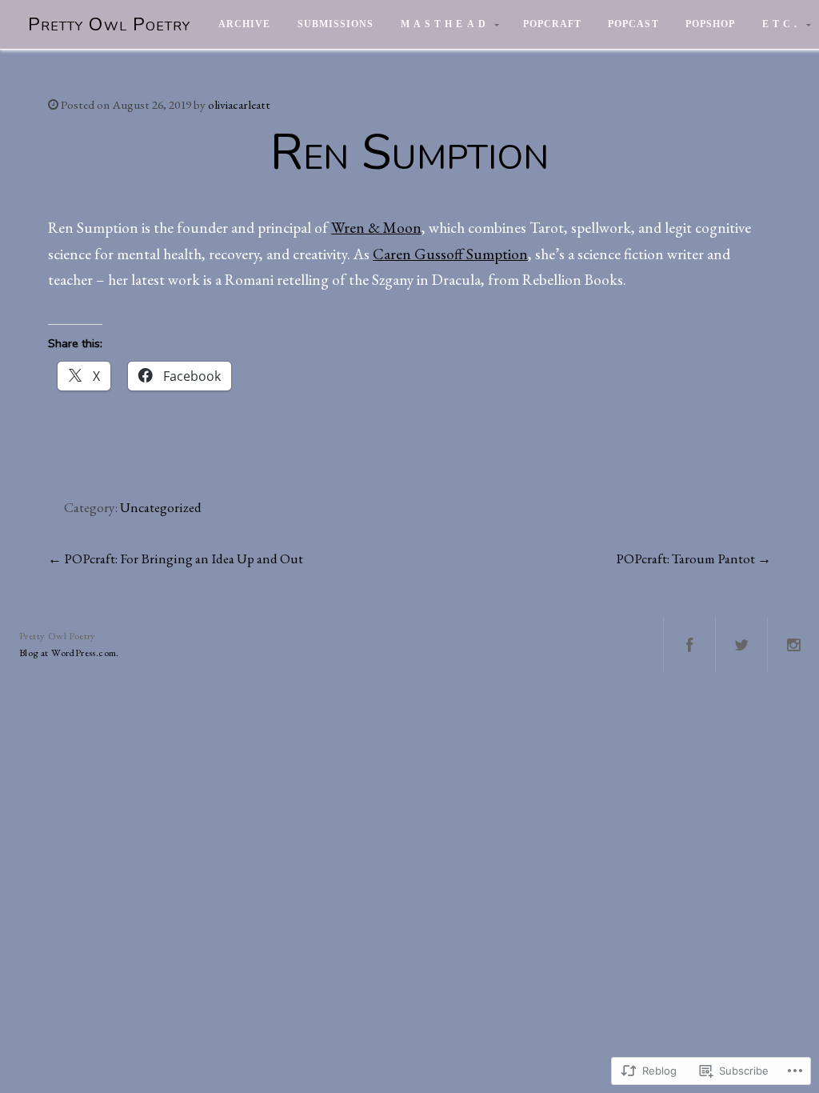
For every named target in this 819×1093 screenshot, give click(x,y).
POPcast (633, 24)
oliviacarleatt (239, 105)
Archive (244, 24)
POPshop (710, 24)
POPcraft (552, 24)
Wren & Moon (376, 228)
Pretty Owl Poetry (109, 24)
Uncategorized (161, 507)
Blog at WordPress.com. (69, 652)
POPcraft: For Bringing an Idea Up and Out (183, 558)
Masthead (445, 24)
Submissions (336, 24)
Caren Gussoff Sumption (450, 254)
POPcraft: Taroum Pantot (685, 558)
